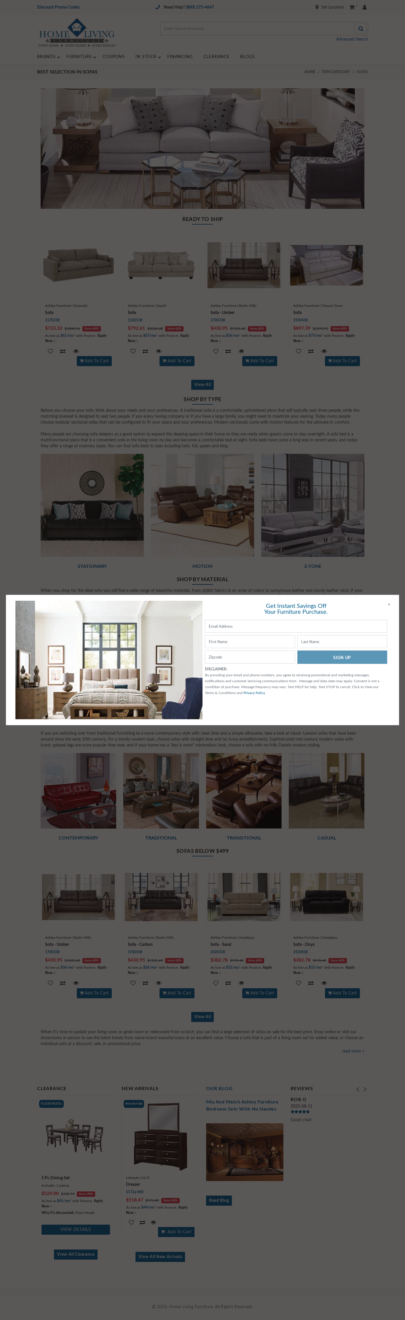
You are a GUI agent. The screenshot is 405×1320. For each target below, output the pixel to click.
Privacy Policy (254, 693)
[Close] (389, 605)
